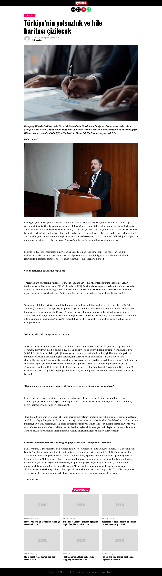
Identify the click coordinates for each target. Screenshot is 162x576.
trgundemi (38, 40)
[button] (26, 3)
